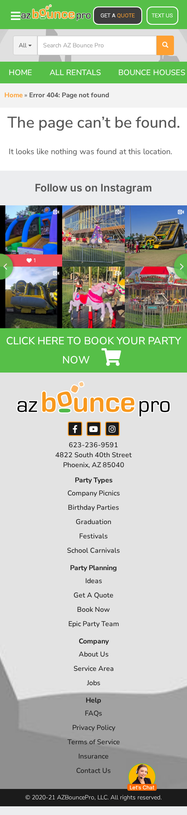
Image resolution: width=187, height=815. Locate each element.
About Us (94, 654)
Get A (117, 15)
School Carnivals (93, 550)
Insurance (93, 756)
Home (20, 72)
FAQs (93, 713)
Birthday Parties (93, 507)
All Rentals (75, 72)
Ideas (93, 581)
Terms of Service (93, 742)
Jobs (93, 683)
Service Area (93, 668)
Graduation (93, 522)
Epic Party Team (93, 624)
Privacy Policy (93, 728)
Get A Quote (93, 595)
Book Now (93, 609)
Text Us (162, 15)
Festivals (93, 536)
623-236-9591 (93, 445)
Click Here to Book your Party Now (93, 350)
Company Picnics (93, 493)
